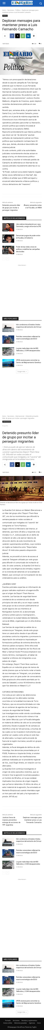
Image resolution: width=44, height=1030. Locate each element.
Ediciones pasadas (20, 1023)
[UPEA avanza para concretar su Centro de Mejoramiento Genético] (8, 363)
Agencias (32, 1023)
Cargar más (21, 372)
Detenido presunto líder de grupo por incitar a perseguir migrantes (11, 207)
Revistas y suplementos (29, 1020)
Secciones (10, 10)
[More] (33, 36)
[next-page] (7, 258)
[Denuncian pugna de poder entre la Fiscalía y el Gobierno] (8, 238)
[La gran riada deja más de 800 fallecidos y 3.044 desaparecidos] (8, 351)
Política (17, 10)
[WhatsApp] (23, 36)
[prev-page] (3, 258)
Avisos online (7, 1023)
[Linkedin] (28, 36)
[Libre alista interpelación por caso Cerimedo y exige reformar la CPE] (8, 227)
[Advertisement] (22, 288)
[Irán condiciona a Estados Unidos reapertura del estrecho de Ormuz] (8, 328)
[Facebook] (12, 36)
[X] (17, 36)
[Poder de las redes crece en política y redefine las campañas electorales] (8, 250)
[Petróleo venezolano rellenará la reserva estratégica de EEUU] (8, 339)
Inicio (4, 10)
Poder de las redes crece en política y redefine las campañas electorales (28, 249)
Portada (8, 1020)
